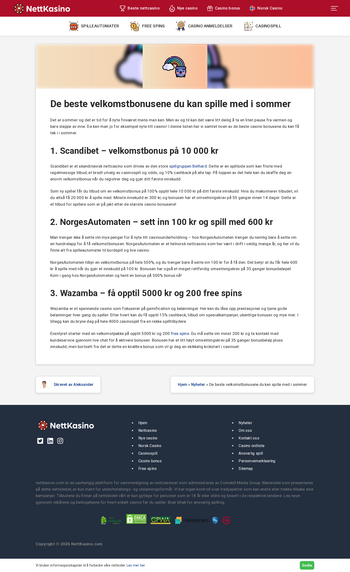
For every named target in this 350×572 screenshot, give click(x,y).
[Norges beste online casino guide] (41, 8)
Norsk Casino (269, 8)
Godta (307, 565)
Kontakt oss (249, 438)
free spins (180, 333)
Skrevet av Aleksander (73, 384)
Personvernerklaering (257, 461)
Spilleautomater (100, 26)
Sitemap (246, 468)
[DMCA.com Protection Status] (137, 525)
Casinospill (268, 26)
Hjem (182, 384)
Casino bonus (227, 8)
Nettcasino (147, 430)
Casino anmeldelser (210, 26)
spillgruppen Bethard (188, 166)
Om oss (245, 430)
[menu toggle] (334, 8)
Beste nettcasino (144, 8)
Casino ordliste (252, 445)
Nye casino (187, 8)
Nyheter (198, 384)
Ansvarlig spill (251, 453)
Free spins (153, 26)
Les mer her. (136, 565)
